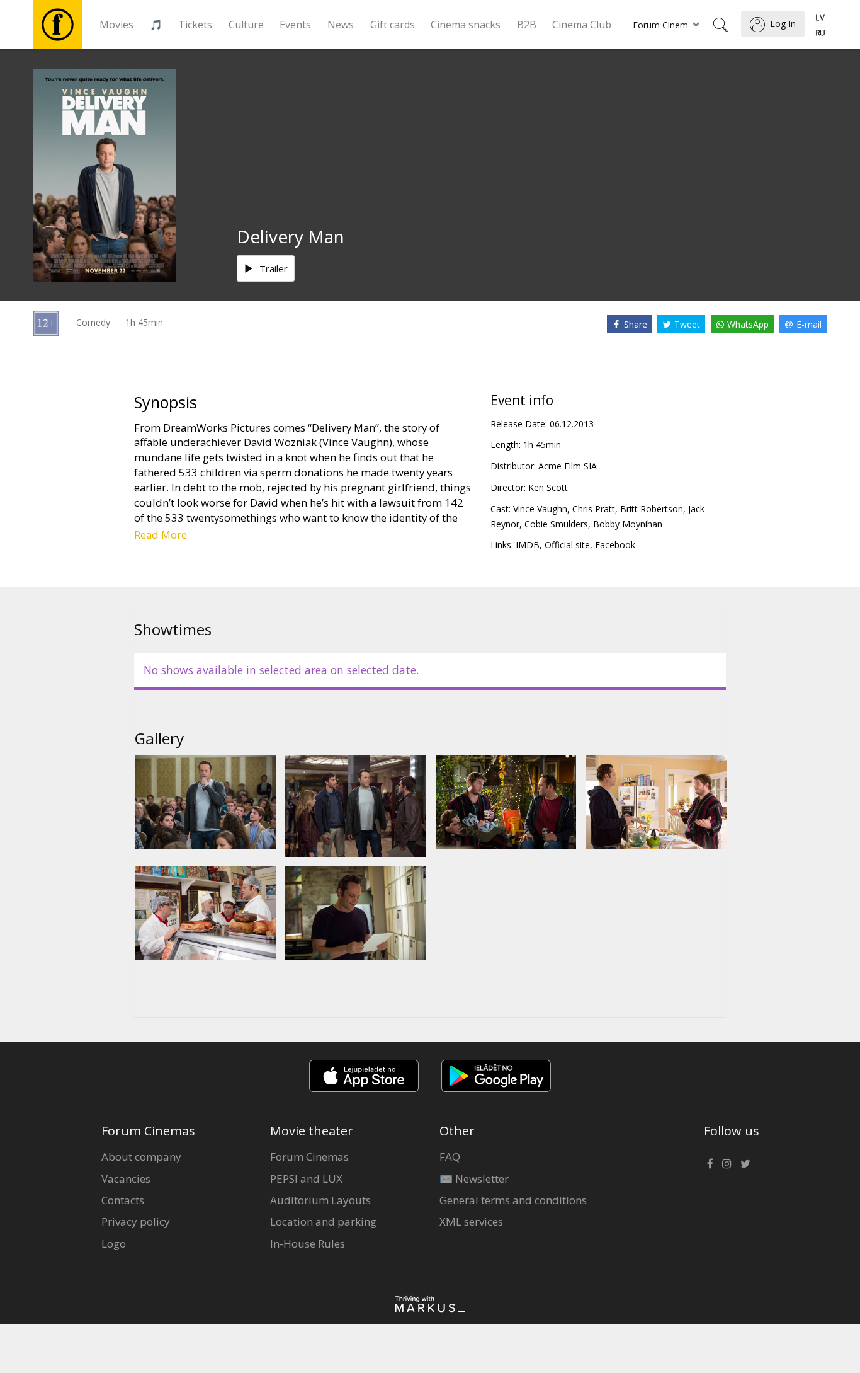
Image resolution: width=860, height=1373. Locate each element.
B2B (526, 25)
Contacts (122, 1200)
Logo (113, 1243)
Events (295, 25)
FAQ (449, 1156)
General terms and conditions (513, 1200)
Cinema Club (581, 25)
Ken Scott (548, 487)
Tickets (195, 25)
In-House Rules (307, 1243)
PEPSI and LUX (306, 1178)
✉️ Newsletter (474, 1178)
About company (141, 1156)
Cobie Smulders (556, 524)
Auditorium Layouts (320, 1200)
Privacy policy (135, 1221)
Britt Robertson (651, 509)
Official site (567, 545)
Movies (116, 25)
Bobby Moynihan (627, 524)
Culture (246, 25)
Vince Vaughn (540, 509)
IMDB (528, 545)
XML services (471, 1221)
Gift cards (392, 25)
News (340, 25)
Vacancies (125, 1178)
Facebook (615, 545)
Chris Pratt (593, 509)
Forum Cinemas (309, 1156)
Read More (160, 534)
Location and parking (323, 1221)
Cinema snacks (466, 25)
